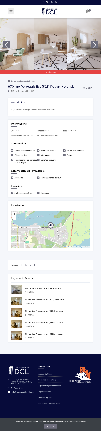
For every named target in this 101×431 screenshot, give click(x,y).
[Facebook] (23, 265)
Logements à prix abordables (49, 386)
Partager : (15, 265)
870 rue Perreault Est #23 (22, 91)
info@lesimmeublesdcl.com (23, 392)
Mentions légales (45, 397)
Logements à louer (45, 374)
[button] (42, 67)
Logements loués (44, 391)
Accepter (50, 426)
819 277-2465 (17, 388)
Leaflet (68, 247)
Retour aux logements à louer (23, 81)
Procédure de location (47, 380)
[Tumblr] (36, 265)
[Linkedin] (32, 265)
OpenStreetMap (77, 247)
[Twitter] (27, 265)
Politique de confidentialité (49, 403)
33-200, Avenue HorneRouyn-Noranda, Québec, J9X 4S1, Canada (21, 382)
